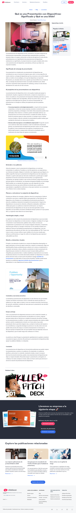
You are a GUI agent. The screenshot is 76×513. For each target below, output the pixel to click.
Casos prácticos (42, 499)
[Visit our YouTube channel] (52, 510)
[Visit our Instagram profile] (72, 510)
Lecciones (44, 9)
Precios (28, 495)
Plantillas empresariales (67, 495)
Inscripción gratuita (48, 423)
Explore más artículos (38, 482)
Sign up (71, 2)
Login (64, 2)
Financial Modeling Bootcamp (43, 502)
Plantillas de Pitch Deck (67, 497)
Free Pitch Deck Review (67, 499)
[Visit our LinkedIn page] (57, 510)
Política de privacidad (7, 509)
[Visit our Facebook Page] (67, 510)
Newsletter (29, 499)
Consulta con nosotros (32, 497)
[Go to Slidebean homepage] (6, 2)
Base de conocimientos (43, 495)
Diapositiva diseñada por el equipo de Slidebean (27, 160)
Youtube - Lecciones (43, 497)
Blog (37, 9)
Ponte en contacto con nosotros (27, 509)
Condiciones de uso (16, 509)
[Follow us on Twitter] (62, 510)
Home (30, 9)
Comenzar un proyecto (48, 431)
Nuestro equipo (30, 493)
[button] (16, 2)
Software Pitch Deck (66, 493)
